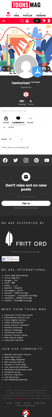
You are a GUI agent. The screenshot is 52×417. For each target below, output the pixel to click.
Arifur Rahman (20, 398)
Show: (4, 139)
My (4, 127)
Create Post (37, 21)
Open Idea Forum (12, 357)
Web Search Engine (13, 337)
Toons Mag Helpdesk (14, 359)
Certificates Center (13, 332)
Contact (27, 403)
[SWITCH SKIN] (49, 21)
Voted (11, 127)
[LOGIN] (27, 21)
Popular (27, 15)
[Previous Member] (6, 69)
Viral (16, 15)
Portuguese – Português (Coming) (20, 295)
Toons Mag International (16, 275)
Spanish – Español (13, 288)
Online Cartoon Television (16, 325)
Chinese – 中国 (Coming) (16, 293)
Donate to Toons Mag (15, 364)
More (30, 122)
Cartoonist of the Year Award (18, 315)
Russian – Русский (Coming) (18, 300)
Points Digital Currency (15, 320)
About (17, 403)
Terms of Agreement (26, 406)
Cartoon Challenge (13, 330)
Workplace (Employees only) (18, 369)
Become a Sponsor (13, 374)
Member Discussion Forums (17, 354)
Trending (41, 15)
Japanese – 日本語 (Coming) (18, 298)
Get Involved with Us (14, 362)
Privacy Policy (39, 403)
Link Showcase (11, 377)
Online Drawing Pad (13, 322)
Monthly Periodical (13, 327)
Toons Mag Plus (12, 278)
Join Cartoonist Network (16, 367)
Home (6, 122)
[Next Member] (46, 69)
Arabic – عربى (11, 285)
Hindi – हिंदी (9, 283)
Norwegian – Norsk (13, 290)
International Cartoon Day (16, 317)
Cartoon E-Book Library (15, 335)
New (8, 15)
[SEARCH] (22, 21)
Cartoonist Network (13, 340)
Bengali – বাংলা (10, 280)
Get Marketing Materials (15, 379)
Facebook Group (12, 372)
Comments (18, 122)
